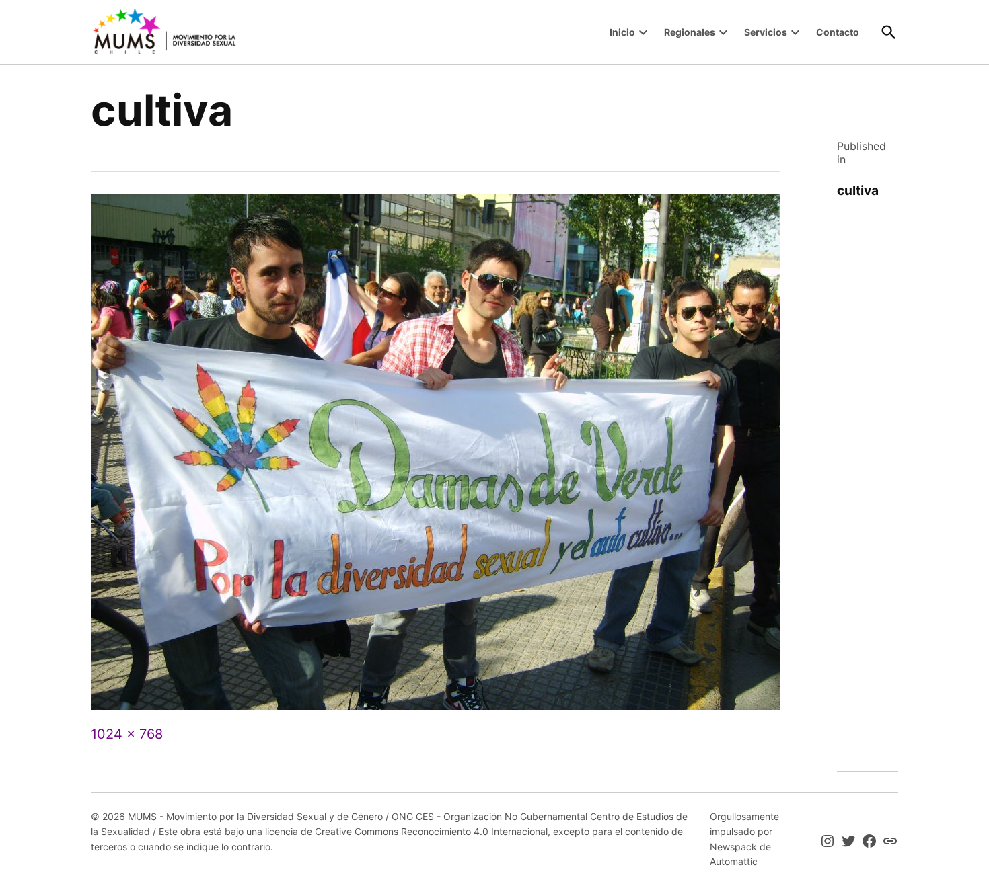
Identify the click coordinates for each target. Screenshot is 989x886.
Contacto (837, 32)
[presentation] (643, 32)
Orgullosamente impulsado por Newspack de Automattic (744, 839)
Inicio (622, 32)
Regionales (689, 32)
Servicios (765, 32)
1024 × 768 (127, 734)
